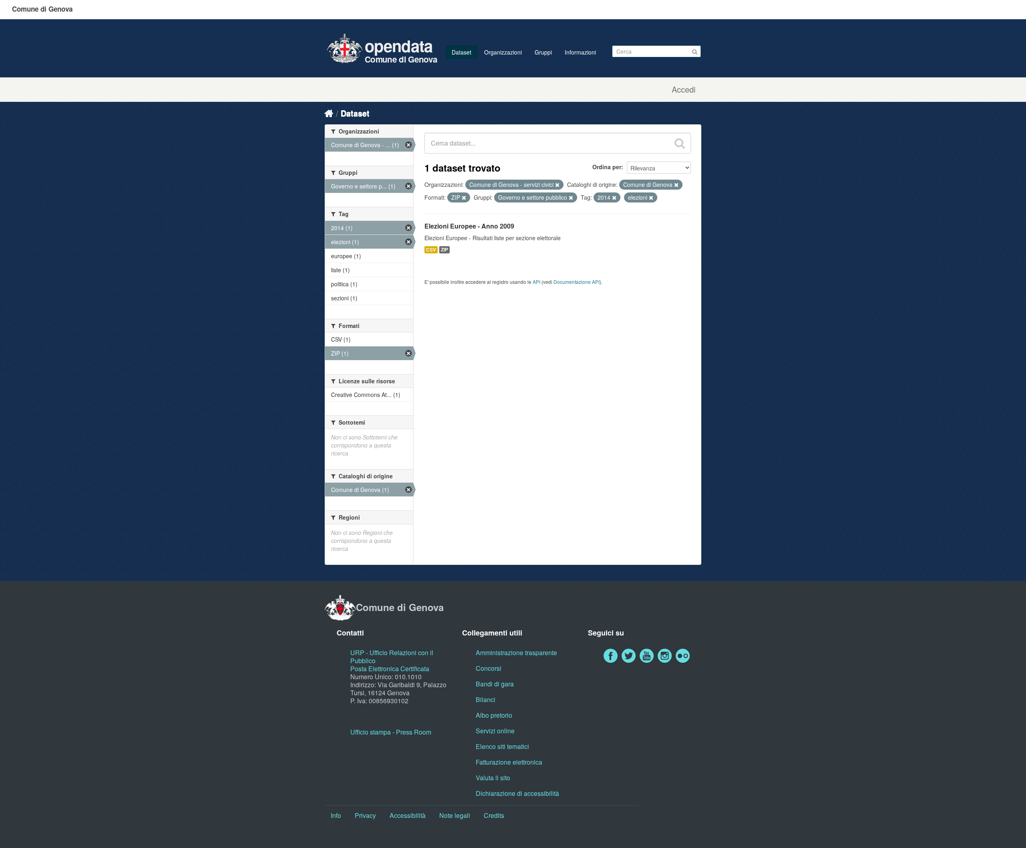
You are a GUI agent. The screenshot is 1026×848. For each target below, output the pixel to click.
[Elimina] (557, 185)
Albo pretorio (494, 715)
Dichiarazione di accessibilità (517, 793)
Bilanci (485, 699)
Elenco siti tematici (502, 746)
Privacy (365, 815)
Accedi (683, 89)
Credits (494, 815)
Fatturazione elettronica (509, 762)
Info (336, 815)
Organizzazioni (503, 52)
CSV (431, 249)
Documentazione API (576, 281)
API (536, 281)
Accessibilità (408, 815)
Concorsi (488, 668)
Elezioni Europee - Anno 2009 (469, 226)
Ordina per (606, 167)
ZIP (444, 249)
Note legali (454, 815)
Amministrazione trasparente (516, 652)
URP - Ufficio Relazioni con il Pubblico (391, 656)
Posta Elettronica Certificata (389, 668)
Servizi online (495, 730)
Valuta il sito (493, 777)
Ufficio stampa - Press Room (390, 732)
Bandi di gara (495, 683)
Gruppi (543, 52)
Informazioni (580, 52)
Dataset (461, 52)
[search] (680, 143)
